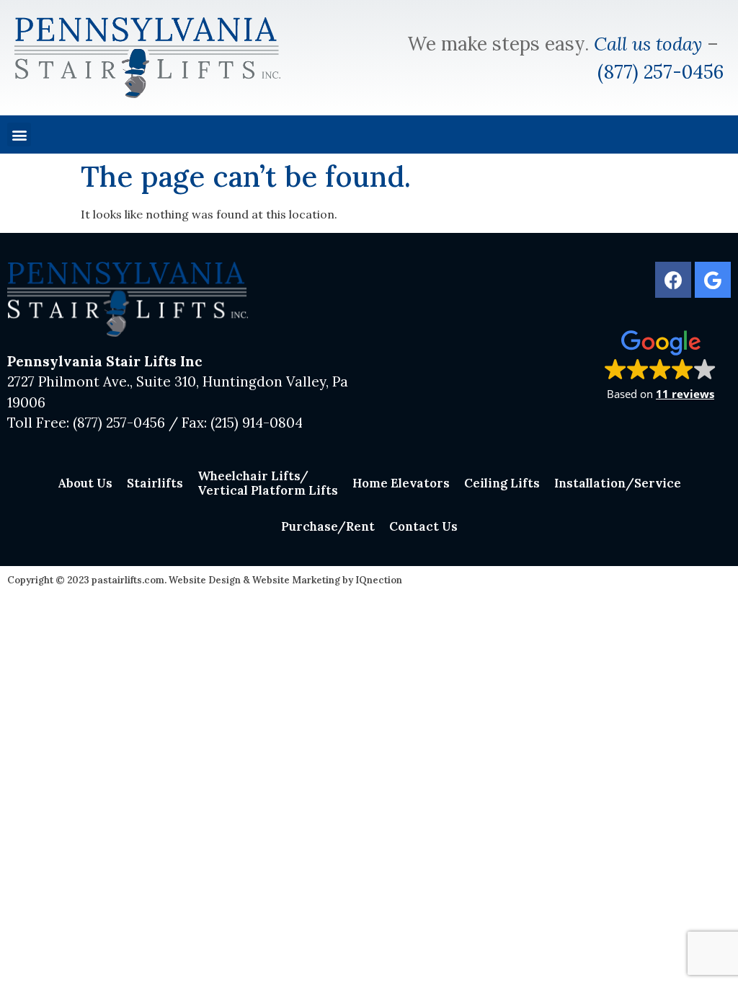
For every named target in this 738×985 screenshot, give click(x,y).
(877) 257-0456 (660, 72)
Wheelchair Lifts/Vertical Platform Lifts (267, 483)
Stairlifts (155, 483)
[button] (19, 134)
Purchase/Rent (328, 526)
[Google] (713, 280)
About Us (85, 483)
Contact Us (423, 526)
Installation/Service (617, 483)
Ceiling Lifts (502, 483)
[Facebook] (673, 280)
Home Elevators (401, 483)
